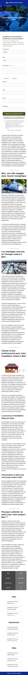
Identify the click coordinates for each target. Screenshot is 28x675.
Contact (9, 673)
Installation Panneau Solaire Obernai (12, 659)
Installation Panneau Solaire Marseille (12, 608)
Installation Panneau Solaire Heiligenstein (12, 665)
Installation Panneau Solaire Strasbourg (12, 639)
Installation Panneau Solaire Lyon (12, 614)
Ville (4, 57)
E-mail (4, 98)
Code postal (6, 49)
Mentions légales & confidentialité (14, 130)
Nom (4, 90)
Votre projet (8, 65)
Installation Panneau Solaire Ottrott (12, 653)
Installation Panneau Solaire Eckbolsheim (12, 628)
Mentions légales (16, 673)
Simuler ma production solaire (14, 113)
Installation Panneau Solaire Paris (12, 602)
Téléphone (5, 106)
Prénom (5, 81)
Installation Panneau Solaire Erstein (12, 634)
